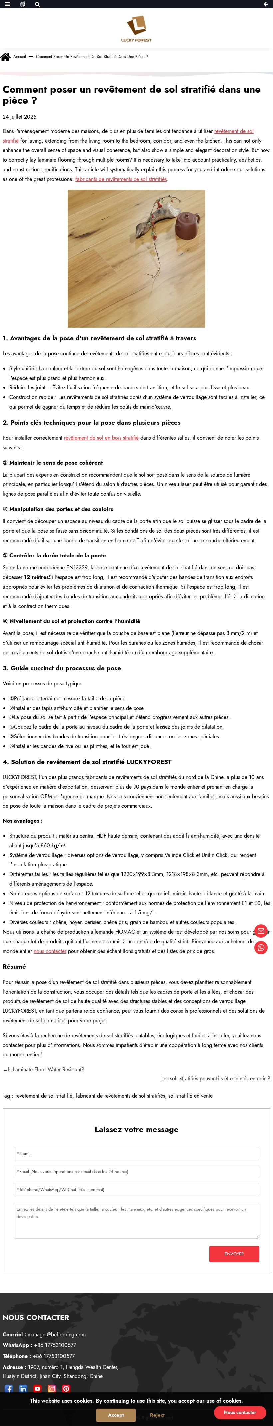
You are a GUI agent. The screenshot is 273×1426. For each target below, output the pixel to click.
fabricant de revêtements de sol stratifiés (120, 1096)
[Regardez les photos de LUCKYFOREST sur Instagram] (52, 1389)
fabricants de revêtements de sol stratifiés (121, 179)
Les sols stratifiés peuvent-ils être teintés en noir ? (215, 1078)
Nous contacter (240, 1412)
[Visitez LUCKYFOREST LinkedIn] (23, 1389)
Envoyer (234, 1254)
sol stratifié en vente (190, 1096)
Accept (116, 1415)
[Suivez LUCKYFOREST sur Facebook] (9, 1389)
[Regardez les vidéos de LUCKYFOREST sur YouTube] (37, 1389)
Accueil (19, 57)
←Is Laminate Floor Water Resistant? (43, 1069)
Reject (157, 1415)
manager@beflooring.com (44, 1334)
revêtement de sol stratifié (43, 1096)
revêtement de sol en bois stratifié (101, 438)
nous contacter (50, 951)
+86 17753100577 (39, 1345)
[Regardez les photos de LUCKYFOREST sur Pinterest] (66, 1389)
